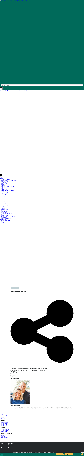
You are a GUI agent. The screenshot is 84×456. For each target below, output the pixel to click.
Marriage (1, 178)
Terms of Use (3, 450)
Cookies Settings (59, 454)
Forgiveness (3, 185)
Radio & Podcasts (4, 415)
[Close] (82, 454)
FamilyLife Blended (4, 423)
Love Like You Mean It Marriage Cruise (8, 180)
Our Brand (3, 202)
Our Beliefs (3, 201)
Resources (3, 208)
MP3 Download (13, 294)
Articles (2, 414)
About (2, 207)
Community (3, 416)
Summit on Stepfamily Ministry (6, 218)
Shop (1, 177)
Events (1, 214)
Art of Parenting (4, 189)
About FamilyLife (3, 200)
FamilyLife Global (4, 425)
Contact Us (3, 436)
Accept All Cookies (69, 454)
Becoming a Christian (5, 196)
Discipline (3, 191)
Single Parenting (4, 193)
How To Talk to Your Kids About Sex (7, 190)
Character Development (5, 192)
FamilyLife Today (4, 212)
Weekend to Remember (5, 179)
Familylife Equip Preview (5, 220)
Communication (4, 182)
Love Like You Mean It (5, 430)
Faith (1, 195)
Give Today (3, 418)
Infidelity (2, 184)
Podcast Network (4, 211)
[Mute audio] (10, 375)
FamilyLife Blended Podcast (6, 213)
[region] (42, 454)
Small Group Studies (4, 181)
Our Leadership (4, 203)
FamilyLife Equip (3, 219)
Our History (3, 204)
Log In (2, 221)
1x (13, 375)
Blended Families (3, 206)
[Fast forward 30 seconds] (14, 375)
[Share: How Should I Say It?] (42, 366)
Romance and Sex (4, 183)
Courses (2, 417)
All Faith (2, 199)
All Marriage (3, 187)
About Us (2, 435)
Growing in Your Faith (5, 197)
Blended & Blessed (4, 217)
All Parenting (3, 194)
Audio (1, 210)
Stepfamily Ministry (4, 209)
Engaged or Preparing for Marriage (7, 186)
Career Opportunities (5, 205)
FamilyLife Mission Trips (5, 198)
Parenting (2, 188)
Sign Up (2, 222)
